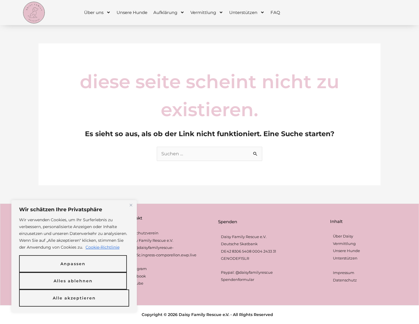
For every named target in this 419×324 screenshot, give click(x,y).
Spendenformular (237, 279)
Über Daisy (343, 236)
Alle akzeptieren (74, 298)
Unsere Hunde (132, 12)
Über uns (93, 12)
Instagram (137, 268)
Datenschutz (345, 280)
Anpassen (73, 263)
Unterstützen (243, 12)
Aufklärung (165, 12)
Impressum (343, 272)
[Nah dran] (130, 205)
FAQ (275, 12)
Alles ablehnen (73, 280)
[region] (74, 256)
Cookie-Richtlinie (102, 247)
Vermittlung (203, 12)
